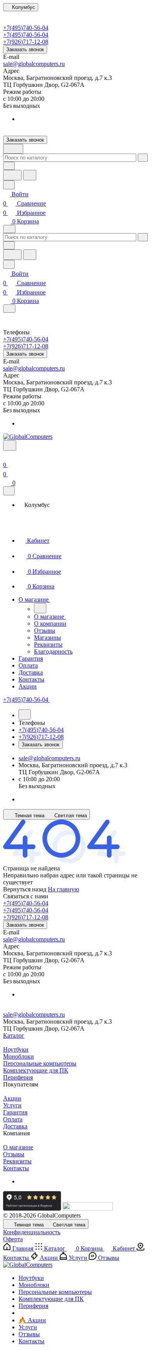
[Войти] (6, 455)
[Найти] (29, 175)
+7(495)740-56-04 (25, 27)
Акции (12, 1098)
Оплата (12, 1119)
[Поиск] (9, 445)
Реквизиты (17, 1161)
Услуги (12, 1105)
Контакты (16, 1168)
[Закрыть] (9, 490)
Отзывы (13, 1154)
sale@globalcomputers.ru (34, 64)
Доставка (15, 1126)
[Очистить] (143, 158)
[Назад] (40, 608)
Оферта (13, 1239)
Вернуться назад (24, 889)
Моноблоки (18, 1056)
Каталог (13, 1035)
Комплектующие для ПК (35, 1070)
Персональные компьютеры (39, 1063)
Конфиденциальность (31, 1232)
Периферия (18, 1077)
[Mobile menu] (9, 308)
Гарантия (15, 1112)
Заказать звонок (25, 49)
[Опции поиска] (9, 166)
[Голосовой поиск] (12, 175)
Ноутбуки (16, 1049)
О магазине (18, 1147)
